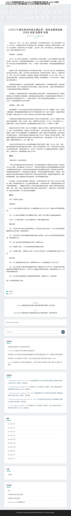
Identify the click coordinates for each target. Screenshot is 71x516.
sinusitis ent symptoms (16, 380)
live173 (10, 294)
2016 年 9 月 (11, 451)
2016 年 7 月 (11, 458)
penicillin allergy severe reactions (19, 399)
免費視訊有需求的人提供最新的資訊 (19, 347)
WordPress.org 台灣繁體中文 (16, 502)
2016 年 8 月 (11, 455)
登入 (9, 491)
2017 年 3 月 (11, 428)
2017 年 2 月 (11, 431)
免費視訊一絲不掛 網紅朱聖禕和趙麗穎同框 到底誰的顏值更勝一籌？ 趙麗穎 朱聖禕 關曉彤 (35, 354)
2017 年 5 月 (11, 424)
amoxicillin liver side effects (17, 387)
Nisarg (52, 512)
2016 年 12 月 (11, 439)
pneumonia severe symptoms (18, 393)
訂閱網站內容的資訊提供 (15, 494)
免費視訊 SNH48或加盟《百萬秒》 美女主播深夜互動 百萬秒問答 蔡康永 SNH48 (32, 358)
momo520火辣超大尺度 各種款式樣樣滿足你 (21, 351)
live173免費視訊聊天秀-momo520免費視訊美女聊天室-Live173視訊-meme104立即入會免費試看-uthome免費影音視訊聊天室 (32, 2)
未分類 (10, 291)
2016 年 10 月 (11, 447)
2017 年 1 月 (11, 435)
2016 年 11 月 (11, 443)
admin (41, 36)
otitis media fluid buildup (16, 405)
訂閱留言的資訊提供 (14, 498)
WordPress (39, 512)
